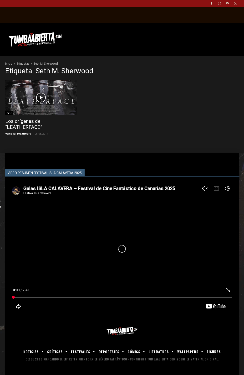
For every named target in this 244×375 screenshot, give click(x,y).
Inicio (8, 64)
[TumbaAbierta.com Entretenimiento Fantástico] (122, 331)
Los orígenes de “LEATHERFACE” (23, 124)
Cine (9, 113)
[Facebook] (211, 3)
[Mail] (227, 3)
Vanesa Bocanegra (18, 133)
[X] (235, 3)
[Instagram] (219, 3)
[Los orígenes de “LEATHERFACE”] (41, 97)
